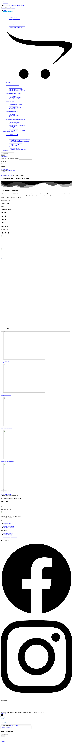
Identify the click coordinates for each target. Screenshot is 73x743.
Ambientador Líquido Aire (7, 461)
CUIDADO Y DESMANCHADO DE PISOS (13, 93)
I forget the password (5, 169)
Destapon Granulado (6, 395)
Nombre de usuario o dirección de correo (10, 158)
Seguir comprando (6, 727)
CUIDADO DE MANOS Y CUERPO (12, 85)
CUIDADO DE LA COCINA (11, 14)
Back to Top (3, 713)
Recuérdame (5, 164)
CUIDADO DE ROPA (10, 101)
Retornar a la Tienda (14, 725)
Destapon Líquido (5, 362)
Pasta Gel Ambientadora (6, 428)
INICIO (2, 175)
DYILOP (3, 741)
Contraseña (3, 161)
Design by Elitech (41, 712)
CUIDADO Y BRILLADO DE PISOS (12, 111)
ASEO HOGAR (12, 135)
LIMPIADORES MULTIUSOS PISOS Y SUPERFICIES (15, 119)
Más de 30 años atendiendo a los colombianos (13, 5)
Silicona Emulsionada (6, 494)
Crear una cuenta (11, 170)
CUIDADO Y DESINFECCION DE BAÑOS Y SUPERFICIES (16, 21)
